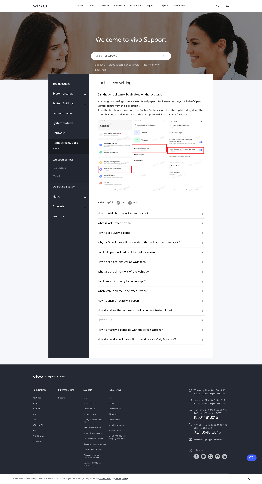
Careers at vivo (116, 409)
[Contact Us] (252, 457)
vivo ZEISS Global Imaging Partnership (118, 437)
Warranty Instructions (93, 450)
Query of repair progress (95, 444)
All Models (37, 442)
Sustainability (115, 431)
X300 (35, 403)
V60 (35, 414)
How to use (105, 320)
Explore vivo (179, 6)
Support (150, 6)
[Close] (249, 479)
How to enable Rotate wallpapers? (119, 300)
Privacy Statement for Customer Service (93, 456)
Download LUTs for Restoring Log (92, 464)
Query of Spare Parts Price (93, 421)
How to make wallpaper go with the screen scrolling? (130, 330)
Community (119, 6)
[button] (218, 6)
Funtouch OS (89, 409)
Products (92, 6)
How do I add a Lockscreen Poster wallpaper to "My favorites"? (137, 339)
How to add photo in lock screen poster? (123, 213)
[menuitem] (68, 84)
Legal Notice (114, 420)
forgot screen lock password (123, 65)
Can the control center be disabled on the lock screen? (131, 94)
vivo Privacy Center (117, 425)
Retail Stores (136, 6)
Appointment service (93, 433)
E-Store (105, 6)
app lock (100, 65)
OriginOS (164, 6)
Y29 (34, 431)
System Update (91, 414)
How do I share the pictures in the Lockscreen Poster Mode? (135, 310)
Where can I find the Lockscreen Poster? (122, 291)
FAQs (86, 398)
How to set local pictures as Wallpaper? (122, 262)
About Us (113, 414)
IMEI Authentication (92, 428)
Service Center (90, 403)
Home (80, 6)
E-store (61, 398)
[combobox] (131, 56)
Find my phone (151, 65)
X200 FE (36, 409)
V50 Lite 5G (38, 425)
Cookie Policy (105, 479)
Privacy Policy (121, 479)
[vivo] (38, 376)
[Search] (164, 56)
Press (111, 403)
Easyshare (100, 70)
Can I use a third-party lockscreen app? (122, 281)
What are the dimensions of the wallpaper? (124, 271)
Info (110, 398)
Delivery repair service (93, 439)
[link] (40, 6)
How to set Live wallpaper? (115, 233)
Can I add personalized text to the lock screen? (127, 252)
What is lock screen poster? (114, 223)
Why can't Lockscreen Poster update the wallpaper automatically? (139, 242)
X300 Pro (37, 398)
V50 (34, 420)
